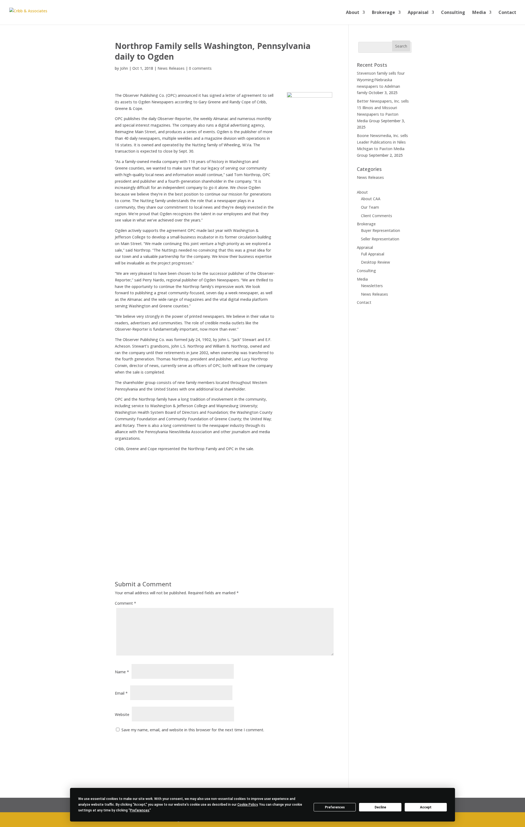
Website (122, 714)
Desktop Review (375, 262)
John (124, 68)
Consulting (453, 12)
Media (479, 12)
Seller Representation (380, 238)
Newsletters (372, 285)
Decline (380, 807)
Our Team (370, 207)
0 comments (200, 68)
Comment (125, 603)
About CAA (370, 198)
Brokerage (383, 12)
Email (121, 693)
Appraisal (418, 12)
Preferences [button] (139, 810)
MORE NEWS (138, 484)
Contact (507, 12)
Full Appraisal (372, 254)
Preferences (335, 807)
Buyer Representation (380, 230)
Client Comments (376, 215)
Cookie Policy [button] (247, 804)
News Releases (171, 68)
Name (122, 671)
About (352, 12)
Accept (425, 807)
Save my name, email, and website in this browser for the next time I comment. (192, 729)
